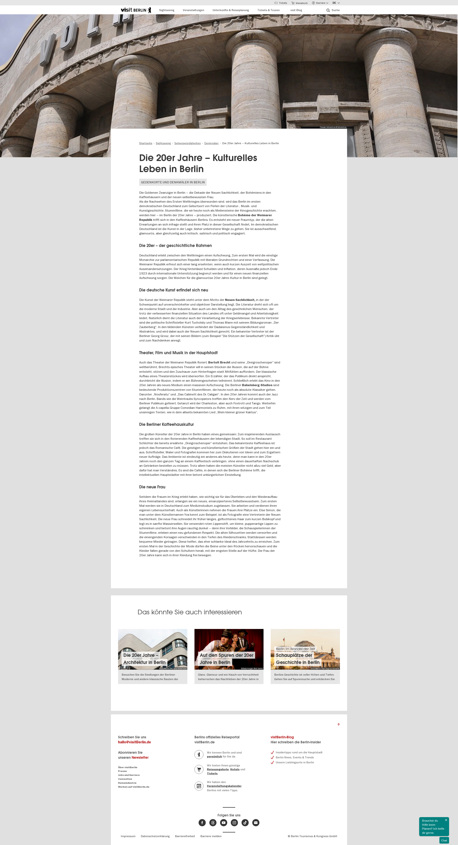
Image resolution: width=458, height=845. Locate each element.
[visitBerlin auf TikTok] (245, 822)
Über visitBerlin (127, 767)
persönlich (214, 756)
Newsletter (140, 757)
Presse (122, 771)
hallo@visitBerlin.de (134, 742)
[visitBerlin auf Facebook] (202, 822)
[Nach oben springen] (338, 725)
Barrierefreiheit (185, 836)
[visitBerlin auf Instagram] (234, 822)
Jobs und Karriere (129, 775)
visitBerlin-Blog (282, 737)
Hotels (235, 769)
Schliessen (446, 820)
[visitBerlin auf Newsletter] (255, 822)
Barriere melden (210, 836)
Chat (444, 840)
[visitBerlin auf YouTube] (223, 822)
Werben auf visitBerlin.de (133, 786)
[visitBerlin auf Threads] (212, 822)
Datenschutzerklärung (155, 836)
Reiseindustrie (127, 782)
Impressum (128, 836)
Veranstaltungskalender (224, 786)
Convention (125, 778)
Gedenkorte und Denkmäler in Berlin (173, 182)
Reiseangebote (218, 769)
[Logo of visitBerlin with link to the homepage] (136, 9)
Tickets (212, 773)
